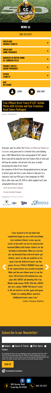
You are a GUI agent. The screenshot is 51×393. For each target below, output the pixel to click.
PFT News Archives (16, 197)
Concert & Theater (22, 345)
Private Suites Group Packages (10, 67)
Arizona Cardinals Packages (12, 192)
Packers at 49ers (31, 147)
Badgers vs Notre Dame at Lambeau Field (14, 59)
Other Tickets (6, 75)
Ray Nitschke (7, 83)
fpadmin (4, 114)
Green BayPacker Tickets (10, 43)
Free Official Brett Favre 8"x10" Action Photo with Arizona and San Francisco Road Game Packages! (23, 105)
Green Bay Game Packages (10, 51)
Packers (5, 349)
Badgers (7, 345)
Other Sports (38, 345)
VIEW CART (40, 91)
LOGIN (19, 91)
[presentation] (4, 267)
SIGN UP (7, 364)
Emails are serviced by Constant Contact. (32, 359)
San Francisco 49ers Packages (13, 187)
